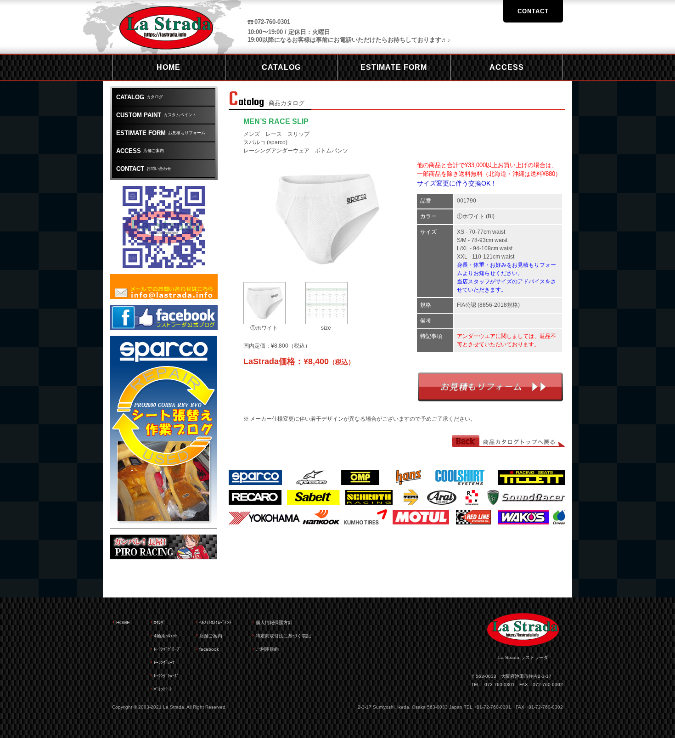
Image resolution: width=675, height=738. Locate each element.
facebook (209, 649)
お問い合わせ (143, 168)
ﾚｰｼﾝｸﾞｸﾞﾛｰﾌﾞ (167, 649)
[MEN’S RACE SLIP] (327, 273)
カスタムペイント (156, 115)
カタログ (139, 97)
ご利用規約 (267, 649)
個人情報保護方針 (274, 622)
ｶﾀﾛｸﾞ (159, 622)
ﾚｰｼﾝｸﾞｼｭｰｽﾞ (166, 675)
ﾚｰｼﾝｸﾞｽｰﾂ (164, 662)
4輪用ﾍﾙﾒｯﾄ (165, 635)
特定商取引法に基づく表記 (283, 635)
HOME (123, 622)
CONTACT (533, 11)
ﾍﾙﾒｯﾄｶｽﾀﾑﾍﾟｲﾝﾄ (215, 622)
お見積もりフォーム (490, 386)
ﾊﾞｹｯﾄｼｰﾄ (163, 689)
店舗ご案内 (140, 150)
